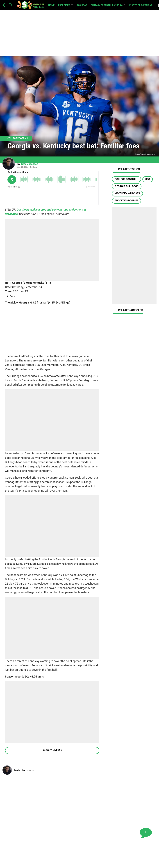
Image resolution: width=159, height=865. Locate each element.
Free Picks (64, 5)
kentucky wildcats (127, 193)
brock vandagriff (126, 200)
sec (147, 179)
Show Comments (52, 750)
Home (51, 5)
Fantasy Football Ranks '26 (107, 5)
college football (126, 179)
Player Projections (140, 5)
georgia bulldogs (127, 186)
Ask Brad (82, 5)
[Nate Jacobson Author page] (8, 163)
